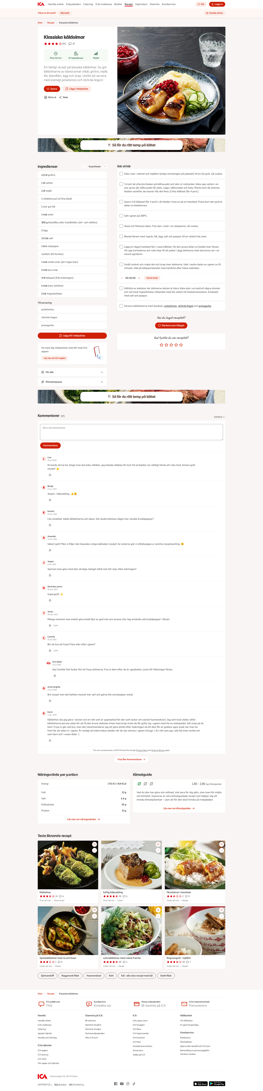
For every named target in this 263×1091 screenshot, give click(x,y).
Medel (96, 58)
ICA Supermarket (141, 1033)
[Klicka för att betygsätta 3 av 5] (171, 345)
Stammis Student (93, 1025)
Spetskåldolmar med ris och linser (58, 958)
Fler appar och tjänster (48, 1063)
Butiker (118, 4)
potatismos (170, 306)
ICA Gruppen (139, 1025)
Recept (129, 4)
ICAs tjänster (45, 1045)
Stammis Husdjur (93, 1029)
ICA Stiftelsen (186, 1020)
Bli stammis (90, 1020)
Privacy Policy (141, 750)
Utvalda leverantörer (142, 1046)
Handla (42, 1015)
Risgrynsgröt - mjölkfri (179, 958)
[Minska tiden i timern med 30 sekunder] (122, 278)
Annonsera (138, 1050)
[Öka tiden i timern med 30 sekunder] (139, 278)
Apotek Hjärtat (45, 1033)
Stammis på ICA (94, 1015)
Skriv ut (52, 97)
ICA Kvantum (139, 1037)
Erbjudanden (73, 4)
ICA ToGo (42, 1059)
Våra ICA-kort (91, 1037)
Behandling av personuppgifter (194, 1050)
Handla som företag (47, 1037)
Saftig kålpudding (113, 892)
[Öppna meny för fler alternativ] (94, 850)
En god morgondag (189, 1025)
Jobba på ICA (139, 1054)
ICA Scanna (43, 1054)
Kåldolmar (45, 892)
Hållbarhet (186, 1015)
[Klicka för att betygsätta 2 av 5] (166, 345)
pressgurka (205, 306)
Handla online (56, 4)
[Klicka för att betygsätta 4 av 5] (176, 345)
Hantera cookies (188, 1054)
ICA (135, 1015)
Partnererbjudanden (95, 1033)
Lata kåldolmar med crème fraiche (122, 958)
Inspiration (141, 4)
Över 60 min (56, 58)
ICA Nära (137, 1029)
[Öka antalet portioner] (105, 166)
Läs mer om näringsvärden (81, 819)
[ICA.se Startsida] (41, 4)
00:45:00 (130, 278)
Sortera (218, 416)
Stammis (155, 4)
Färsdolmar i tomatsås (179, 892)
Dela (65, 97)
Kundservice (169, 4)
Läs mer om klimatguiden (177, 808)
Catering (88, 4)
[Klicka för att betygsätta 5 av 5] (181, 345)
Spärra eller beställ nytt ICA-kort (195, 1046)
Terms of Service (158, 750)
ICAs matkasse (103, 4)
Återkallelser (186, 1042)
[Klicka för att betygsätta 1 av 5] (161, 345)
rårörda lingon (186, 306)
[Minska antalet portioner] (84, 166)
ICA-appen (43, 1050)
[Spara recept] (94, 844)
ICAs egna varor (140, 1020)
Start (40, 22)
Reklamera (185, 1037)
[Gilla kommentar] (49, 474)
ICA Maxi (137, 1042)
